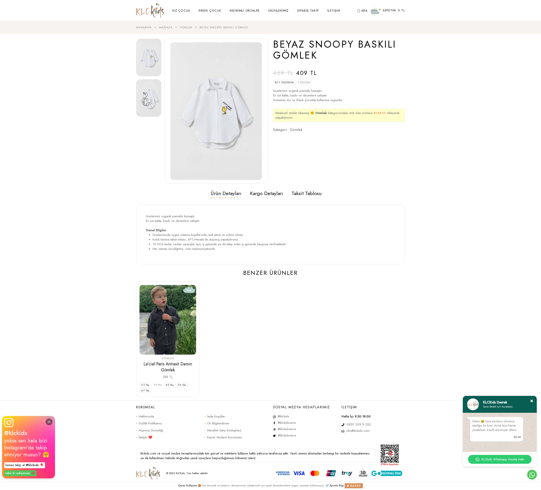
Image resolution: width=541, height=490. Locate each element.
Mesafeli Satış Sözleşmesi (224, 430)
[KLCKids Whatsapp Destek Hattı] (532, 474)
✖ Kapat (354, 486)
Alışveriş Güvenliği (151, 430)
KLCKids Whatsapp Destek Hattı (502, 459)
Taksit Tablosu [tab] (307, 193)
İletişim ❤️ (145, 437)
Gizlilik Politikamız (150, 423)
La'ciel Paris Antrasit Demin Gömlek (167, 367)
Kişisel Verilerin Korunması (224, 437)
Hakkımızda (146, 416)
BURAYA (380, 113)
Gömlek (296, 129)
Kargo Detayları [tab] (266, 193)
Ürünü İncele (168, 377)
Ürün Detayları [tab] (226, 193)
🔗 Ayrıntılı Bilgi (334, 485)
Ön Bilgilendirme (218, 423)
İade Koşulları (216, 416)
